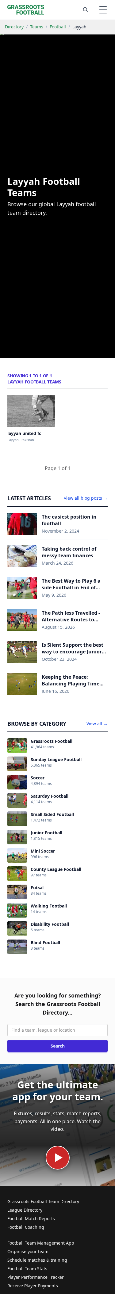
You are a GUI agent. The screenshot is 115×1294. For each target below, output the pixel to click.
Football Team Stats (27, 1268)
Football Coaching (25, 1227)
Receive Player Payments (32, 1286)
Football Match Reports (31, 1218)
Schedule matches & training (37, 1260)
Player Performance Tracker (35, 1277)
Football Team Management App (40, 1243)
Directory (14, 27)
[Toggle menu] (103, 9)
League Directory (24, 1210)
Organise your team (27, 1251)
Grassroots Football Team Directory (43, 1201)
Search (58, 1046)
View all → (97, 723)
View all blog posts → (86, 498)
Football (58, 27)
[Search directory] (85, 9)
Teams (36, 27)
